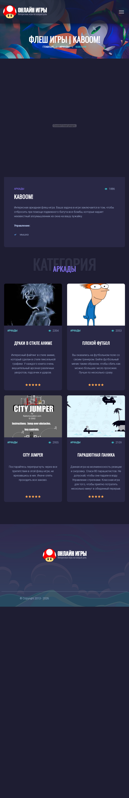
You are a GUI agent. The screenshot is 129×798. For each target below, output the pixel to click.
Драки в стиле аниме (33, 343)
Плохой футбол (96, 343)
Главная (48, 46)
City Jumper (33, 455)
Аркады (64, 46)
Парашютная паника (96, 455)
